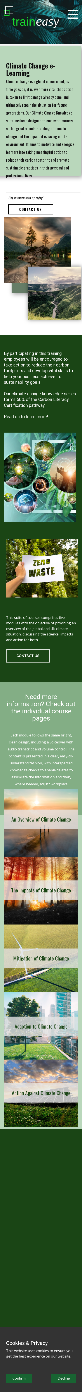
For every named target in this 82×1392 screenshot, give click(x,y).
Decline (64, 1378)
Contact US (30, 209)
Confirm (19, 1378)
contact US (27, 656)
